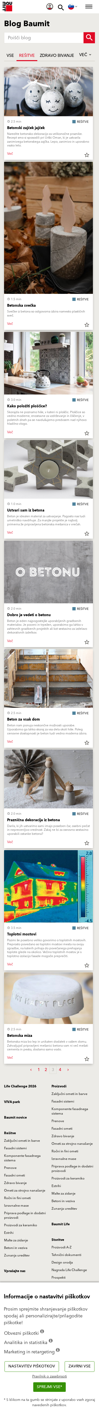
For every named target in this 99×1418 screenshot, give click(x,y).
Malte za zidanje (63, 1193)
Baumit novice (15, 1117)
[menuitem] (50, 6)
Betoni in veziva (63, 1201)
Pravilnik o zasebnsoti (49, 1376)
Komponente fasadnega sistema (70, 1111)
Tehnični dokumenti (66, 1255)
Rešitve (27, 55)
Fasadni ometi (62, 1128)
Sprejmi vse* (49, 1387)
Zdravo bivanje (57, 55)
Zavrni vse (80, 1366)
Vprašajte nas (14, 1271)
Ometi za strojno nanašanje (72, 1144)
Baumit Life (61, 1224)
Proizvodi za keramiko (68, 1178)
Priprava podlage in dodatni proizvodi (72, 1169)
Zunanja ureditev (64, 1208)
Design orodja (62, 1262)
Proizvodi (59, 1086)
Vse (10, 55)
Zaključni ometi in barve (69, 1094)
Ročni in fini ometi (65, 1151)
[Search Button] (89, 37)
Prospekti (58, 1277)
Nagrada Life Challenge (69, 1270)
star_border (87, 155)
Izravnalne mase (64, 1159)
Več (83, 54)
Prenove (58, 1121)
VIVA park (12, 1102)
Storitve (58, 1240)
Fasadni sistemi (63, 1101)
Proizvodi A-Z (62, 1247)
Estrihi (56, 1186)
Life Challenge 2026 (20, 1086)
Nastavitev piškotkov (31, 1366)
